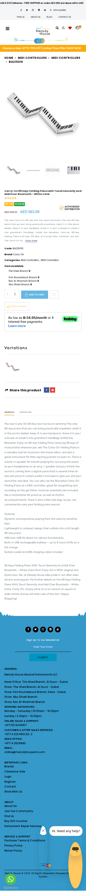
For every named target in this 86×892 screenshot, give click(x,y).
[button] (79, 26)
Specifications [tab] (25, 412)
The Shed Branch (19, 271)
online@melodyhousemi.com (24, 752)
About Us (10, 806)
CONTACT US (64, 17)
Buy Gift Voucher (16, 821)
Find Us (9, 816)
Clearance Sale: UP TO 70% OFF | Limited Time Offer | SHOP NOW (41, 48)
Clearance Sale (14, 771)
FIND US (20, 17)
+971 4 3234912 (59, 10)
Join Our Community (18, 811)
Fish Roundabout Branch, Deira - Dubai (39, 692)
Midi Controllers (32, 58)
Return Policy (13, 850)
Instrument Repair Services (22, 826)
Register (10, 782)
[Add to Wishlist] (54, 295)
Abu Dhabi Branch (19, 284)
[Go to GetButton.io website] (11, 887)
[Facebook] (46, 390)
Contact (10, 786)
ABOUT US (35, 17)
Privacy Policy (13, 845)
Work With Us (13, 791)
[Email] (52, 390)
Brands (9, 766)
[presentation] (10, 114)
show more (31, 240)
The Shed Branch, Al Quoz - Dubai (45, 682)
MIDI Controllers (65, 58)
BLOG (49, 17)
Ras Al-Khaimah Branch (23, 281)
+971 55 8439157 (15, 725)
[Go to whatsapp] (10, 879)
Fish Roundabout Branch (23, 277)
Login (7, 776)
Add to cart (37, 294)
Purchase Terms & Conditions (24, 840)
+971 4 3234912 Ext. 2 (18, 734)
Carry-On (18, 254)
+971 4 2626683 (15, 743)
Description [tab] (9, 412)
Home (8, 58)
